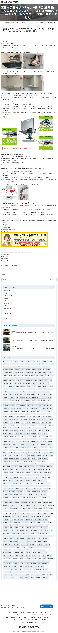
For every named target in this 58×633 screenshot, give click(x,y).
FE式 (18, 530)
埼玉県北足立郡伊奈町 (29, 372)
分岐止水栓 (18, 469)
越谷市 (37, 483)
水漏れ (28, 394)
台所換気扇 (23, 547)
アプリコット (5, 560)
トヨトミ (25, 508)
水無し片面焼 (43, 494)
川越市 (40, 408)
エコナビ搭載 (32, 486)
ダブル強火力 (16, 563)
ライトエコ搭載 (25, 488)
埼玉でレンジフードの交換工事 (9, 265)
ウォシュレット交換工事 (33, 572)
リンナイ (8, 577)
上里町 (14, 544)
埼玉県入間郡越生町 (14, 475)
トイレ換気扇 (33, 574)
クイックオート (6, 508)
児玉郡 (18, 544)
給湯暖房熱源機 (39, 400)
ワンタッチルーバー (32, 502)
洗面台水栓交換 (23, 386)
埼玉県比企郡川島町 (25, 411)
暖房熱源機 (44, 477)
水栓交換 (37, 391)
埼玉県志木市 (45, 433)
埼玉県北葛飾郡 (49, 466)
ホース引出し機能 (33, 408)
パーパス (36, 364)
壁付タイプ (17, 436)
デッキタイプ (5, 505)
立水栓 (51, 455)
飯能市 (51, 419)
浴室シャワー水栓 (14, 447)
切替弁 (52, 513)
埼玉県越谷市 (22, 391)
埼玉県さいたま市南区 (15, 400)
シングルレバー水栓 (36, 477)
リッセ (51, 386)
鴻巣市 (32, 375)
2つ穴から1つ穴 (47, 544)
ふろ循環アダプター (32, 541)
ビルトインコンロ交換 (7, 386)
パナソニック (29, 402)
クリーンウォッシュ (16, 574)
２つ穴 (49, 414)
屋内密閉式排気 (26, 441)
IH (43, 569)
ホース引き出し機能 (24, 513)
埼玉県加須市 (22, 416)
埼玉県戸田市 (40, 380)
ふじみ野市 (29, 416)
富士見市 (5, 425)
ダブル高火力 (29, 452)
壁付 (38, 444)
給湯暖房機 (19, 408)
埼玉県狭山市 (17, 422)
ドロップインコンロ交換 (31, 438)
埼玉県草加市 (45, 383)
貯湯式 (18, 547)
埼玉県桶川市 (5, 377)
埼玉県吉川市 (41, 533)
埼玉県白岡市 (5, 411)
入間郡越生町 (5, 475)
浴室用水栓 (5, 538)
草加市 (40, 383)
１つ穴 (4, 391)
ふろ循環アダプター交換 (42, 541)
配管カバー (5, 380)
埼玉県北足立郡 (50, 438)
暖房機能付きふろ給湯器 (29, 400)
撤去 (25, 558)
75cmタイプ (41, 452)
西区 (7, 389)
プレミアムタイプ (32, 444)
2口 (36, 383)
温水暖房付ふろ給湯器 (43, 519)
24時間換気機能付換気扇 (14, 458)
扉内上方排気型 (6, 522)
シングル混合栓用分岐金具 (27, 469)
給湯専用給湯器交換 (47, 488)
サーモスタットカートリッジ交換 (22, 511)
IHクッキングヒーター (9, 316)
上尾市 (37, 375)
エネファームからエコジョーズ (39, 549)
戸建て (46, 569)
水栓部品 (19, 516)
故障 (39, 555)
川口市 (49, 400)
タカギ (41, 483)
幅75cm (49, 477)
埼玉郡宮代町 (48, 416)
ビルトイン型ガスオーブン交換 (21, 555)
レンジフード (4, 274)
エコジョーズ (14, 577)
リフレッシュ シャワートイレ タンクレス (19, 572)
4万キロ (27, 530)
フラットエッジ (14, 466)
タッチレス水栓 (26, 408)
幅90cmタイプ (46, 513)
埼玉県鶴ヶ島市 (43, 414)
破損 (29, 455)
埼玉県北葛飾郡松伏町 (40, 466)
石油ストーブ (30, 508)
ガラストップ (5, 364)
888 (51, 530)
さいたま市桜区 (50, 372)
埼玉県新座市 (38, 455)
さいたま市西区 (38, 366)
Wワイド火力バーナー (7, 483)
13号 (4, 452)
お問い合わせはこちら (8, 259)
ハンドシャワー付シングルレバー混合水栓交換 (34, 527)
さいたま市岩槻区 (39, 427)
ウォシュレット (7, 313)
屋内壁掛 (29, 491)
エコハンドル (47, 389)
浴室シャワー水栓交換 (24, 447)
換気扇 (29, 458)
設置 (4, 533)
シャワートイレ (42, 572)
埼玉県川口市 (5, 402)
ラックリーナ (5, 527)
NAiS (17, 480)
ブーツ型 (25, 494)
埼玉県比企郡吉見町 (7, 414)
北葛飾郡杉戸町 (17, 552)
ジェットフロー (51, 505)
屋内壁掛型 (22, 530)
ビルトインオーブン (22, 524)
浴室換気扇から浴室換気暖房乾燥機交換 (20, 486)
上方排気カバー (33, 450)
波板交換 (5, 394)
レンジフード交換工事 (49, 452)
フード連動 (20, 566)
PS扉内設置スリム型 (34, 530)
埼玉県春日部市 (32, 419)
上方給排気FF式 (6, 408)
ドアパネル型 (39, 544)
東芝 (35, 402)
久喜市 (14, 414)
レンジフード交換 (37, 386)
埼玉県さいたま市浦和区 (20, 405)
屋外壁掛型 (38, 577)
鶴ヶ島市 (36, 414)
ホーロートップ (27, 433)
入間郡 (43, 422)
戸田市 (35, 380)
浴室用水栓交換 (12, 538)
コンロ (4, 558)
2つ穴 (53, 389)
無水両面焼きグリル (18, 500)
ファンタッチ (28, 477)
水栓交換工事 (32, 377)
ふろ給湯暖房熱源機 (33, 563)
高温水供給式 (32, 522)
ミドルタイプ (48, 486)
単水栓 (47, 455)
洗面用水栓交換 (17, 522)
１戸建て (35, 519)
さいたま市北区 (17, 369)
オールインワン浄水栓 (30, 389)
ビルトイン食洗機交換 (16, 488)
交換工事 (48, 375)
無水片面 (51, 450)
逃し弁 (15, 383)
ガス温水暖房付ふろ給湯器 (8, 436)
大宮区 (39, 430)
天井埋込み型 (20, 463)
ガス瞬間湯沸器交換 (21, 472)
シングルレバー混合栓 (20, 505)
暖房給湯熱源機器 (6, 461)
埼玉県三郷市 (50, 508)
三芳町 (22, 422)
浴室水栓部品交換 (23, 502)
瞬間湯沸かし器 (7, 308)
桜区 (4, 389)
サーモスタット (6, 447)
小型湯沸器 (5, 472)
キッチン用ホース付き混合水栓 (30, 500)
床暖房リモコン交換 (32, 538)
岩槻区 (45, 427)
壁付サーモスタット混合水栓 (46, 444)
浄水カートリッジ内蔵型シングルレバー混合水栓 (12, 569)
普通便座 (49, 572)
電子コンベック (14, 524)
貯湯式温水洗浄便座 (46, 516)
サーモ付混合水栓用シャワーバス (9, 516)
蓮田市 (21, 372)
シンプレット (45, 511)
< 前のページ (5, 279)
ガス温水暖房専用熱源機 (8, 500)
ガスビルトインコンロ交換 (42, 402)
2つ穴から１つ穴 (6, 466)
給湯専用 (9, 391)
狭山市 (11, 422)
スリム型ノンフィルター (31, 361)
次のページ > (52, 279)
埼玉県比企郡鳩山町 (18, 433)
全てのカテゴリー (8, 290)
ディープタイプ (32, 544)
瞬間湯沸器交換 (29, 472)
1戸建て (4, 366)
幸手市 (37, 405)
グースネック (22, 483)
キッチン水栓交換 (39, 389)
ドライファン (46, 560)
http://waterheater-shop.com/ (8, 229)
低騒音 (43, 558)
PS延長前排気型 (13, 427)
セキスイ (23, 574)
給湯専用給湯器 (16, 391)
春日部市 (25, 419)
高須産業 (19, 536)
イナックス (27, 364)
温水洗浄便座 (10, 549)
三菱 (51, 380)
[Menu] (55, 1)
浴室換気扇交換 (17, 402)
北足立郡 (43, 438)
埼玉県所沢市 (45, 463)
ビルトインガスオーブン (14, 560)
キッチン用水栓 (41, 536)
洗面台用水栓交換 (13, 541)
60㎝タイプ (26, 475)
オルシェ (47, 524)
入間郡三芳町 (28, 422)
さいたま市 (16, 361)
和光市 (31, 447)
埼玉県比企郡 (33, 411)
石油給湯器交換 (6, 524)
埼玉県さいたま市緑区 (42, 425)
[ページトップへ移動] (55, 606)
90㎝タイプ (5, 486)
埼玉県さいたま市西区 (7, 372)
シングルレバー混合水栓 (17, 394)
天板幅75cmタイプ (6, 497)
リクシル (22, 364)
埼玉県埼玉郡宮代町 (11, 419)
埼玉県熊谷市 (47, 547)
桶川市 (32, 366)
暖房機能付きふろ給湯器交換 (46, 441)
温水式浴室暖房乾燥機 (7, 463)
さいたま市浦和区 (6, 405)
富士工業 (35, 452)
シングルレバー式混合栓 (25, 497)
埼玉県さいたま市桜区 (7, 375)
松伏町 (20, 466)
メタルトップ (12, 377)
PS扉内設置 (13, 408)
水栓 (5, 301)
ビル (43, 455)
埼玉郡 (4, 419)
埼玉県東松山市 (11, 416)
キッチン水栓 (9, 361)
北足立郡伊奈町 (42, 372)
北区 (24, 394)
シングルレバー (20, 377)
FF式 (52, 375)
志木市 (39, 433)
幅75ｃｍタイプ (24, 533)
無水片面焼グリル (45, 497)
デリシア (5, 480)
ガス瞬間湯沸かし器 (36, 491)
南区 (24, 425)
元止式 (21, 475)
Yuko (12, 522)
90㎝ (10, 486)
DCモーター (22, 477)
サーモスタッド (11, 397)
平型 (15, 519)
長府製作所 (16, 477)
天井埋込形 (23, 402)
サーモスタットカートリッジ (8, 511)
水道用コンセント (25, 522)
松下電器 (5, 441)
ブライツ (41, 547)
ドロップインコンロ (7, 438)
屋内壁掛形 (36, 472)
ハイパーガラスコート (7, 563)
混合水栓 (26, 377)
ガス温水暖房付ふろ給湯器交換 (31, 463)
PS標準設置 (45, 522)
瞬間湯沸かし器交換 (18, 494)
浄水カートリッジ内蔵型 (13, 455)
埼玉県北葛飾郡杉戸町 (7, 552)
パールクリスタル (6, 530)
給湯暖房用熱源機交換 (35, 441)
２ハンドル (12, 505)
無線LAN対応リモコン (7, 444)
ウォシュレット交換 (33, 475)
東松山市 (5, 416)
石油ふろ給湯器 (38, 558)
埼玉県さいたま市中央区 (31, 430)
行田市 (11, 519)
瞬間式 (28, 574)
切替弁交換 (38, 516)
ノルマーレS (26, 569)
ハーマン (41, 364)
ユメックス (39, 511)
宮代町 (43, 416)
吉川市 (47, 533)
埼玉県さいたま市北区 (26, 369)
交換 (4, 577)
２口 (39, 438)
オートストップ (39, 560)
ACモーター (22, 527)
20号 (21, 425)
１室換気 (16, 527)
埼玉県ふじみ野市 (36, 416)
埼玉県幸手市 (42, 405)
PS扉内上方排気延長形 (11, 452)
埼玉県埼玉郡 (19, 419)
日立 (11, 402)
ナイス (34, 480)
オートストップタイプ (33, 533)
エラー (26, 450)
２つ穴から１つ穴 (39, 419)
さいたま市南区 (6, 400)
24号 (18, 427)
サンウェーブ (47, 483)
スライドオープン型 (40, 486)
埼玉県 (38, 361)
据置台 (44, 400)
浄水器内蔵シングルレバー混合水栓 (40, 552)
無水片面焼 (52, 463)
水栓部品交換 (32, 516)
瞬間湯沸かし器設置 (16, 533)
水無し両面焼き (45, 538)
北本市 (21, 375)
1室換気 (15, 463)
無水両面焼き (33, 433)
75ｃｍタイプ (50, 377)
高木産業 (13, 530)
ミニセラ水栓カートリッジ (8, 513)
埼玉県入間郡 (48, 422)
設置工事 (8, 533)
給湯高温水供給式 (14, 508)
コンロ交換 (23, 438)
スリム (18, 452)
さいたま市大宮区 (46, 369)
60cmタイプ (22, 480)
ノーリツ (20, 577)
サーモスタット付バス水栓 (19, 549)
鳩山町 (4, 433)
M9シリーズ (34, 555)
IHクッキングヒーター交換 (39, 566)
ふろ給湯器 (47, 391)
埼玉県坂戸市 (30, 414)
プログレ (36, 547)
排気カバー (30, 386)
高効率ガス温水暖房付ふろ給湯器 (9, 536)
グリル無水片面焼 (44, 450)
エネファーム (28, 549)
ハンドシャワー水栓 (30, 483)
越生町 (49, 472)
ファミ (32, 383)
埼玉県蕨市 (48, 430)
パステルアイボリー (7, 574)
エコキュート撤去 (43, 472)
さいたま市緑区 (33, 425)
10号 (40, 488)
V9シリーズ (44, 555)
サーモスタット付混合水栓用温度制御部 (11, 502)
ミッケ (31, 513)
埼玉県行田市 (5, 519)
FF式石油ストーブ (40, 524)
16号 (22, 436)
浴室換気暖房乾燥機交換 (33, 397)
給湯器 (5, 293)
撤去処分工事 (15, 558)
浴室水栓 (5, 397)
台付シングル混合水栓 (28, 380)
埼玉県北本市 (16, 375)
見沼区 (9, 394)
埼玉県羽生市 (45, 502)
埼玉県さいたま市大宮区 (37, 369)
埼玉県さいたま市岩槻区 (8, 430)
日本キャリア (20, 519)
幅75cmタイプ (31, 494)
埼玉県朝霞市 (44, 458)
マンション (26, 577)
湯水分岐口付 (50, 425)
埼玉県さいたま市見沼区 (8, 369)
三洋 (22, 400)
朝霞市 (39, 458)
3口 (11, 477)
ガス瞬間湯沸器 (41, 469)
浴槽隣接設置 (16, 386)
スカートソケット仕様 (43, 436)
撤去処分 (9, 558)
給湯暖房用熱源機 (30, 427)
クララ (48, 475)
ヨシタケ (19, 383)
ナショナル (44, 377)
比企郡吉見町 (48, 411)
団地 (17, 397)
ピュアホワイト (6, 572)
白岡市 (51, 408)
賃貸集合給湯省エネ (28, 519)
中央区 (15, 430)
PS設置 (46, 364)
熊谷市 (4, 549)
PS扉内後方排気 (50, 558)
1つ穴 (21, 508)
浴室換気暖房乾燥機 (23, 397)
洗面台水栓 (51, 364)
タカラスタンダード (25, 366)
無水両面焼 (23, 452)
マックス (41, 397)
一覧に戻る (29, 279)
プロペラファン (6, 477)
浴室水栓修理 (33, 511)
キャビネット (23, 560)
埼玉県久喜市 (19, 414)
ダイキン (20, 541)
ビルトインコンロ (8, 295)
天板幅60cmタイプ (15, 497)
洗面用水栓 (5, 458)
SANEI (28, 405)
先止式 (35, 469)
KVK (25, 436)
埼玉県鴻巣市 (27, 375)
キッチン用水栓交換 (49, 536)
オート (17, 425)
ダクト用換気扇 (23, 458)
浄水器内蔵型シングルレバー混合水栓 (17, 389)
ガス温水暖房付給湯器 (16, 461)
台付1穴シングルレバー (36, 497)
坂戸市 (25, 414)
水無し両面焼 (15, 483)
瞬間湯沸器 (48, 469)
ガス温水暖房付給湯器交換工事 (40, 461)
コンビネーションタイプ (44, 530)
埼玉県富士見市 (11, 425)
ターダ (21, 563)
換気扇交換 (34, 458)
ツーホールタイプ (44, 447)
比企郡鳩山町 (10, 433)
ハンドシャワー (19, 380)
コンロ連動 (14, 566)
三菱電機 (46, 380)
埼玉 (47, 574)
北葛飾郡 (32, 466)
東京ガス (51, 436)
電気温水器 (5, 383)
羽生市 (39, 502)
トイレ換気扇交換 (41, 574)
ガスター (37, 494)
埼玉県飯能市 (5, 422)
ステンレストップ (16, 438)
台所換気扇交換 (30, 547)
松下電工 (5, 455)
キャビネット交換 (31, 560)
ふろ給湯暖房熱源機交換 (43, 563)
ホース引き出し (29, 505)
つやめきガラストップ (38, 513)
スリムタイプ (18, 441)
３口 (38, 450)
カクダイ (38, 377)
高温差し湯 (39, 522)
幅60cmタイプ (29, 480)
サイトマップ (40, 622)
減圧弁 (10, 383)
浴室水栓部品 (25, 516)
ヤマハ (11, 527)
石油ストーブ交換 (38, 508)
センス (46, 527)
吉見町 (43, 411)
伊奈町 (36, 372)
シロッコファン (45, 386)
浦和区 (13, 405)
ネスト (31, 488)
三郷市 (44, 508)
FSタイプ (51, 447)
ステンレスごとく (11, 480)
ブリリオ (26, 563)
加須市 (17, 416)
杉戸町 (22, 552)
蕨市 (43, 430)
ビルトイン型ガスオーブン (8, 555)
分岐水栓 (17, 513)
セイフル (39, 538)
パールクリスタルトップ (42, 480)
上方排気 (21, 558)
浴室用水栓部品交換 (37, 569)
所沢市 (39, 463)
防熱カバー (49, 555)
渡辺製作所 (36, 488)
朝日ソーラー (30, 558)
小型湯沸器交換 (12, 472)
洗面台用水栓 (5, 541)
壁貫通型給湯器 (6, 469)
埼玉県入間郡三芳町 (36, 422)
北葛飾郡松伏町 (26, 466)
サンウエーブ (39, 500)
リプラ (14, 547)
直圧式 (50, 522)
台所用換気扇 (25, 536)
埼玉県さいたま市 (26, 383)
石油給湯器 (6, 306)
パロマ (17, 364)
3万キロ (33, 524)
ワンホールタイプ (23, 455)
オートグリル (21, 450)
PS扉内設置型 (5, 427)
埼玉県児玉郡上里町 (7, 544)
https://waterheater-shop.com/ (8, 261)
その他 (5, 318)
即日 (31, 569)
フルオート (23, 427)
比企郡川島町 (17, 411)
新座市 (32, 455)
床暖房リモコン (23, 538)
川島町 (11, 411)
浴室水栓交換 (33, 394)
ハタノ (25, 541)
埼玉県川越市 (45, 408)
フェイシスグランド (7, 547)
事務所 (50, 502)
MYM (19, 366)
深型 (29, 555)
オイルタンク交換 (19, 491)
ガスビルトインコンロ (12, 366)
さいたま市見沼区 (46, 366)
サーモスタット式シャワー (32, 436)
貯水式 (29, 524)
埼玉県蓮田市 (16, 372)
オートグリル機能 (6, 566)
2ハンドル (5, 491)
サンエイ (32, 405)
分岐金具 (12, 469)
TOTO (32, 364)
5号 (24, 491)
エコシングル (11, 380)
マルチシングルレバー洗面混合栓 (40, 505)
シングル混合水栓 (30, 391)
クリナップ (49, 405)
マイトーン (5, 450)
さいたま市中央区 (22, 430)
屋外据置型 (32, 577)
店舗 (18, 538)
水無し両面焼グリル (13, 450)
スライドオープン (24, 544)
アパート (46, 419)
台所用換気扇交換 (33, 536)
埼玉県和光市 (36, 447)
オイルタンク (11, 491)
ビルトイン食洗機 (8, 311)
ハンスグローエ (48, 397)
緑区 (28, 425)
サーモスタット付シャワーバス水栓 (45, 394)
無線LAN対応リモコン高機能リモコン (20, 444)
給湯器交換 (44, 361)
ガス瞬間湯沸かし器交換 (8, 494)
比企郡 (38, 411)
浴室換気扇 (6, 303)
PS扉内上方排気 (11, 441)
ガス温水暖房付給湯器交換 (27, 461)
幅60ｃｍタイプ (28, 552)
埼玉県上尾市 (42, 375)
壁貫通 (42, 391)
